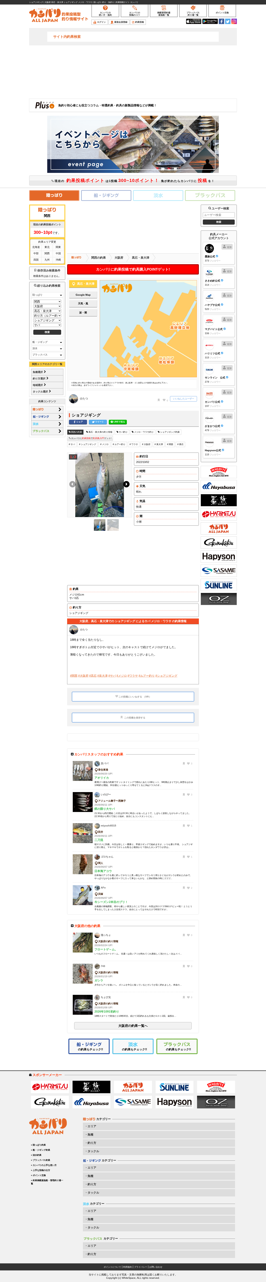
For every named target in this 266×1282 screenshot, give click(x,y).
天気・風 (83, 303)
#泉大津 (102, 675)
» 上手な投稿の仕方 (40, 1170)
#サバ (112, 675)
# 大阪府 (146, 444)
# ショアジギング (87, 444)
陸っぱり (37, 294)
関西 (47, 253)
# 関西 (170, 444)
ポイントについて (112, 1267)
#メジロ (122, 675)
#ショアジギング (166, 675)
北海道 (36, 247)
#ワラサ (133, 675)
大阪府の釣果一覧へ (133, 1026)
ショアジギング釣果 (170, 432)
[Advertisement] (133, 71)
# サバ (72, 444)
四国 (36, 259)
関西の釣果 (98, 257)
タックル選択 (41, 391)
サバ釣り (123, 432)
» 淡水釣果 (36, 1155)
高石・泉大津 (140, 257)
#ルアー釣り (147, 675)
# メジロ (104, 444)
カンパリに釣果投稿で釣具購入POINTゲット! (133, 269)
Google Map (83, 294)
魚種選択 (38, 372)
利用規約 (127, 1267)
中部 (36, 253)
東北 (47, 247)
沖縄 (58, 259)
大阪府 (119, 257)
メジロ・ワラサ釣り (144, 432)
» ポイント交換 (38, 1175)
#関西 (73, 675)
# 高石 (180, 444)
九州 (47, 259)
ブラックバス (40, 354)
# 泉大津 (159, 444)
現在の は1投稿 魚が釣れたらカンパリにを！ (134, 180)
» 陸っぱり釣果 (38, 1145)
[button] (125, 485)
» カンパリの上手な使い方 (44, 1165)
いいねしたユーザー (183, 398)
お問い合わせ (155, 1267)
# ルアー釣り (119, 444)
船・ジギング (40, 342)
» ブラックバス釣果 (40, 1160)
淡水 (34, 348)
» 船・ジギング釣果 (40, 1150)
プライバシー (140, 1267)
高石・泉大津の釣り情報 (100, 432)
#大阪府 (83, 675)
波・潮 (83, 312)
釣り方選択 (39, 378)
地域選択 (38, 385)
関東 (58, 247)
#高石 (93, 675)
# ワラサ (134, 444)
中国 (58, 253)
